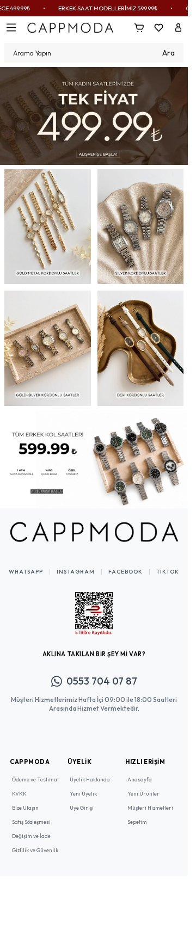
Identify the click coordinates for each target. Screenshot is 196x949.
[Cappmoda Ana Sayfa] (94, 524)
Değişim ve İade (31, 827)
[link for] (94, 114)
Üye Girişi (82, 799)
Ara (168, 53)
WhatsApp (26, 563)
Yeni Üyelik (83, 785)
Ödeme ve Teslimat (35, 771)
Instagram (76, 563)
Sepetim (137, 813)
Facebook (125, 563)
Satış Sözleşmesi (31, 813)
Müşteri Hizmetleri (150, 799)
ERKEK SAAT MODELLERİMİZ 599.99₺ (93, 8)
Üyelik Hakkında (90, 771)
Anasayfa (139, 771)
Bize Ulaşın (25, 799)
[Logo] (70, 27)
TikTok (167, 563)
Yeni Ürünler (143, 785)
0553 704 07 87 (101, 673)
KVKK (19, 785)
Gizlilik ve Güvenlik (35, 842)
